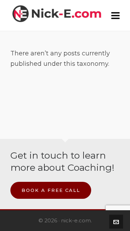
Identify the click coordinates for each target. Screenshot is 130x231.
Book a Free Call (50, 190)
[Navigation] (115, 15)
